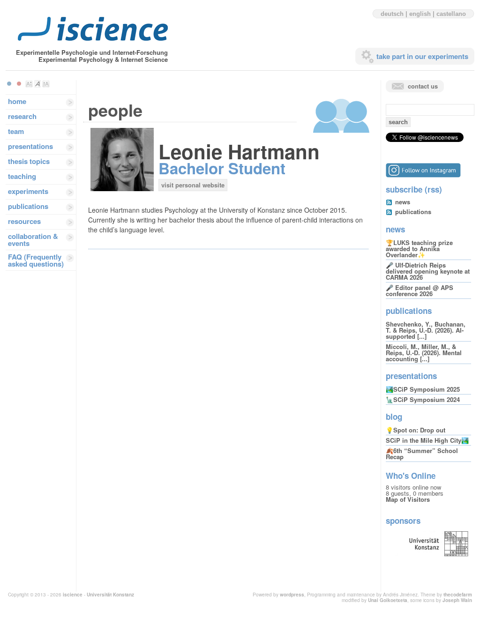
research (22, 116)
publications (28, 206)
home (17, 101)
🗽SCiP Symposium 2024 (423, 399)
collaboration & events (33, 239)
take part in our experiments (422, 56)
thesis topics (29, 161)
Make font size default (37, 84)
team (16, 131)
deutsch (392, 13)
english (420, 13)
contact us (423, 86)
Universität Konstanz (110, 594)
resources (24, 221)
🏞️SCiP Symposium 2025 (423, 389)
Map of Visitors (408, 499)
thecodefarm (457, 594)
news (402, 201)
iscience (72, 594)
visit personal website (193, 184)
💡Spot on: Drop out (415, 429)
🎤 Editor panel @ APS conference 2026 (419, 290)
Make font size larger (46, 84)
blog (394, 416)
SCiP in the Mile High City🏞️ (427, 440)
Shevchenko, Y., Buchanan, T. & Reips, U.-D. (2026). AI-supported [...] (425, 330)
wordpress (292, 594)
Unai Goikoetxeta (387, 600)
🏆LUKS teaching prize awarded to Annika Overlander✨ (419, 248)
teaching (22, 176)
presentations (30, 146)
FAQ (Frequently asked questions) (36, 260)
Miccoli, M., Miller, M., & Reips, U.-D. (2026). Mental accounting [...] (424, 352)
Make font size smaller (29, 84)
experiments (28, 191)
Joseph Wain (457, 600)
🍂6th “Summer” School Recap (422, 453)
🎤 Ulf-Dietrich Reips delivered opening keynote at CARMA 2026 (428, 271)
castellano (451, 13)
